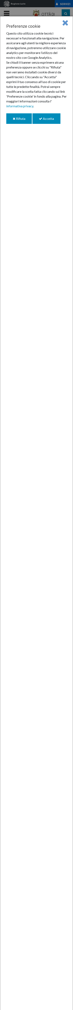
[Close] (65, 22)
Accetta (51, 120)
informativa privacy (19, 106)
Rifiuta (23, 120)
